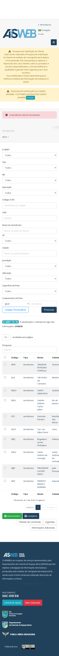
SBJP (13, 468)
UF (3, 235)
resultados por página (18, 337)
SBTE (13, 364)
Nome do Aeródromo (11, 225)
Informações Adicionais (43, 527)
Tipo (4, 162)
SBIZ (13, 481)
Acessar (30, 97)
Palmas (55, 439)
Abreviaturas (45, 24)
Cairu (54, 429)
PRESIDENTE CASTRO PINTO (42, 471)
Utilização (6, 273)
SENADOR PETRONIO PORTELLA (42, 367)
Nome (40, 357)
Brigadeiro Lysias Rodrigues (42, 442)
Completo (32, 516)
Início (4, 137)
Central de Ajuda (12, 602)
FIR (3, 174)
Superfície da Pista (11, 285)
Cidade (5, 247)
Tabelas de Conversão (30, 521)
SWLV (13, 452)
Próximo (51, 507)
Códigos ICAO (8, 199)
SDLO (13, 429)
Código (14, 357)
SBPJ (13, 439)
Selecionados (13, 516)
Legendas (50, 521)
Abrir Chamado (32, 602)
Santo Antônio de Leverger (42, 455)
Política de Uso (11, 646)
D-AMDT (6, 149)
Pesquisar (7, 345)
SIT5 (13, 416)
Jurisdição (6, 260)
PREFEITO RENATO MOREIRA (41, 484)
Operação (6, 187)
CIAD (4, 212)
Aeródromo (28, 364)
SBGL (13, 400)
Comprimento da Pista (12, 298)
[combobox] (6, 337)
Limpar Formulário (15, 309)
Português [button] (44, 32)
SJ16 (13, 377)
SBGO (13, 390)
